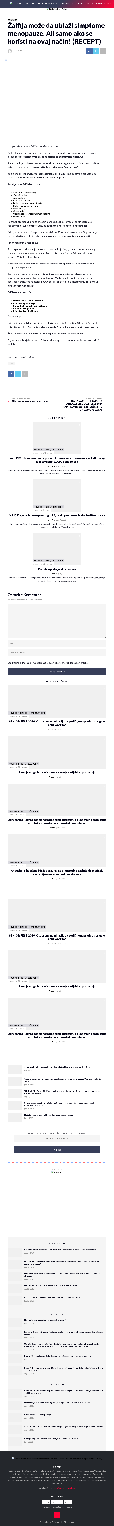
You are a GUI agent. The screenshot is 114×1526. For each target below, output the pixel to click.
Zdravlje (12, 20)
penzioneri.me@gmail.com (65, 1488)
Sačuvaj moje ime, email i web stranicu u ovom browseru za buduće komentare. (48, 662)
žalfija (11, 364)
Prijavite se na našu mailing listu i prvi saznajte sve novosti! (57, 1132)
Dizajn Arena (69, 1522)
